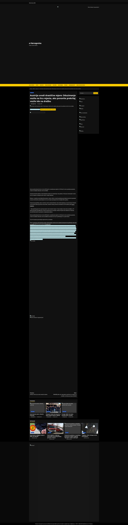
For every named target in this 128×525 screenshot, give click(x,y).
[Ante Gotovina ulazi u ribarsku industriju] (37, 408)
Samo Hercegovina (80, 85)
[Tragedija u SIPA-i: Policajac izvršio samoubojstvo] (90, 428)
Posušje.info (48, 224)
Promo (65, 85)
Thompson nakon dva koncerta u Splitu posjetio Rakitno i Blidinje (53, 415)
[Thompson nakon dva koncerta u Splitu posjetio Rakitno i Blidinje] (53, 408)
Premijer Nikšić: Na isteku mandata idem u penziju (67, 415)
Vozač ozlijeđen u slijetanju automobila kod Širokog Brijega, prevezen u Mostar (54, 436)
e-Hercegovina (35, 43)
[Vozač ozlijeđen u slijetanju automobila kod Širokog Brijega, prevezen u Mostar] (55, 428)
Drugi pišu (32, 92)
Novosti (42, 85)
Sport (37, 85)
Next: (64, 394)
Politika (54, 85)
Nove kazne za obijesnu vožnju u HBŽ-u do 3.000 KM (37, 436)
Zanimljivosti (72, 85)
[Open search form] (98, 85)
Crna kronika (48, 85)
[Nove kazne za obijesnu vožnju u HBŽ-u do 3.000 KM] (38, 428)
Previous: (38, 393)
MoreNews (84, 523)
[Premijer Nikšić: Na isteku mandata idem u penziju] (69, 408)
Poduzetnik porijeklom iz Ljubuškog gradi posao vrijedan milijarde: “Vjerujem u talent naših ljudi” (72, 436)
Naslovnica (31, 85)
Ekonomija (60, 85)
